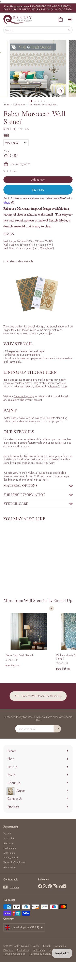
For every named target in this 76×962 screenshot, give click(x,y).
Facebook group (24, 396)
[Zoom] (60, 91)
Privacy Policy (10, 857)
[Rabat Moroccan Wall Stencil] (28, 557)
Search (7, 833)
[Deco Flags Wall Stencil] (28, 639)
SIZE (6, 135)
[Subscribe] (57, 728)
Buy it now (38, 190)
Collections (19, 104)
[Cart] (60, 19)
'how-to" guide (57, 386)
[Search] (69, 30)
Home (6, 104)
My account (9, 867)
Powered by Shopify (40, 954)
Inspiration (9, 838)
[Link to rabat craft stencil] (38, 294)
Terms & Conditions (14, 862)
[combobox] (38, 30)
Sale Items (9, 853)
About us (8, 843)
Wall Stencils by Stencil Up (42, 104)
